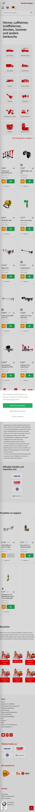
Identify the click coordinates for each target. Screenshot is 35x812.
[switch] (4, 809)
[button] (17, 405)
